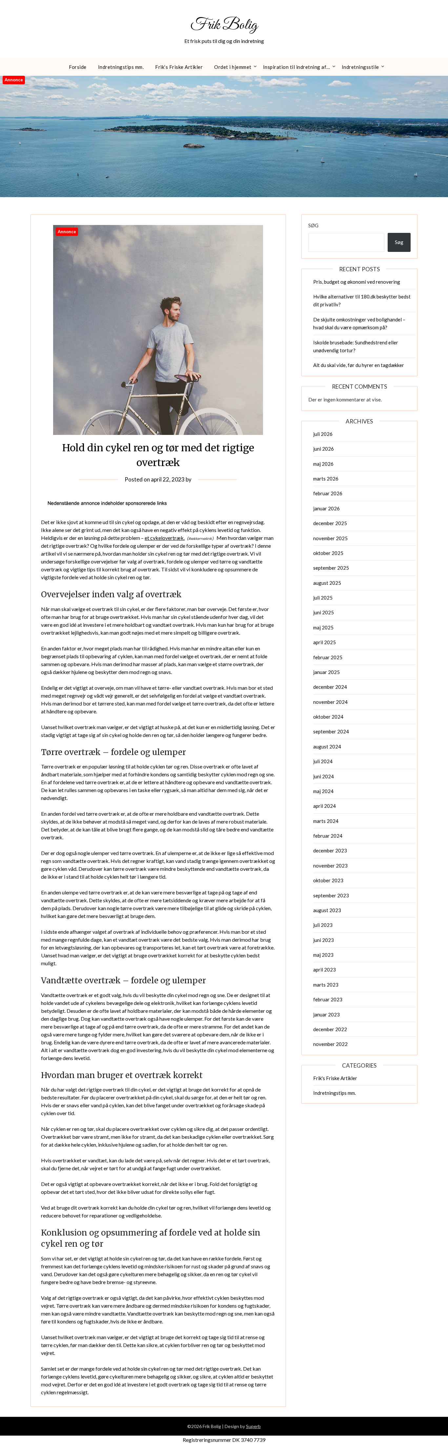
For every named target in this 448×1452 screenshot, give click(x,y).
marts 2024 (325, 821)
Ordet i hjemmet (233, 67)
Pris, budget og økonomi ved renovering (356, 282)
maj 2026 (323, 464)
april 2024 (324, 806)
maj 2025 (323, 627)
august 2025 (327, 583)
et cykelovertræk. (165, 538)
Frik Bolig (224, 25)
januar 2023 (326, 1014)
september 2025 (331, 568)
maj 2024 (323, 791)
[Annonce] (158, 433)
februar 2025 (327, 657)
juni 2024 (323, 776)
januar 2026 (326, 508)
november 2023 (330, 866)
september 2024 (331, 731)
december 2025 (330, 523)
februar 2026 (327, 493)
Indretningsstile (360, 67)
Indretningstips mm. (121, 67)
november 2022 (330, 1044)
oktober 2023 (328, 880)
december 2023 (330, 850)
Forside (78, 67)
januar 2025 (326, 672)
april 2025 (324, 642)
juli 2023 (323, 925)
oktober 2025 (328, 553)
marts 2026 (325, 478)
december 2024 (330, 687)
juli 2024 (323, 761)
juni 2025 (323, 612)
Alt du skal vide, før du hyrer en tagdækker (358, 365)
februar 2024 (327, 836)
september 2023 (331, 895)
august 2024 (327, 746)
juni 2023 (323, 940)
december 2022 (330, 1029)
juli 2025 (323, 598)
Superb (253, 1426)
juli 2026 (323, 434)
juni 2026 (323, 449)
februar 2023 (327, 999)
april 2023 (324, 969)
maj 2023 (323, 955)
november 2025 (330, 538)
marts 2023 (325, 985)
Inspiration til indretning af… (296, 67)
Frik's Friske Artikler (335, 1078)
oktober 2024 (328, 717)
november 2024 (330, 702)
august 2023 (327, 910)
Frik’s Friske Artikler (179, 67)
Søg (313, 225)
